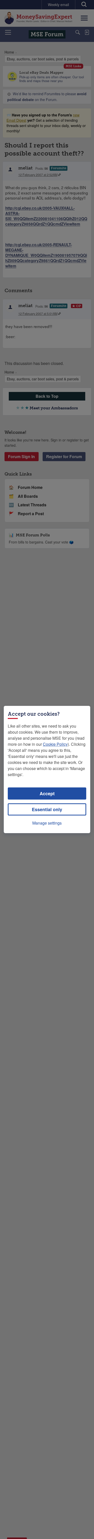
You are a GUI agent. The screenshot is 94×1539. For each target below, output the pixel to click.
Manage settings (47, 823)
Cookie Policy (55, 744)
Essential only (47, 809)
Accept (47, 793)
